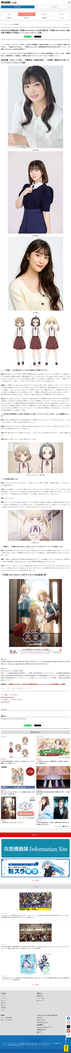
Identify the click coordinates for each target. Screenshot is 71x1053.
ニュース (26, 14)
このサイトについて (42, 1022)
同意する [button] (66, 1048)
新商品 (3, 1015)
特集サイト (4, 1005)
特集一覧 (26, 18)
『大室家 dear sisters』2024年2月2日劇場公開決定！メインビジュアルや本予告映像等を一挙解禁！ (36, 684)
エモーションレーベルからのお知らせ (47, 1015)
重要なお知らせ (41, 1020)
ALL (9, 14)
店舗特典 (44, 18)
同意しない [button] (65, 1040)
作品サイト (40, 995)
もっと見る (35, 880)
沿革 (38, 1032)
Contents (3, 993)
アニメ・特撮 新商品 (6, 1017)
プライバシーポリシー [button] (44, 1045)
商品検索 (17, 7)
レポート (61, 14)
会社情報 (39, 1024)
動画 (8, 18)
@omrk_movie (5, 702)
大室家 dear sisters (21, 718)
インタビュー (44, 14)
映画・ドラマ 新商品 (6, 1020)
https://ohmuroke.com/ (7, 697)
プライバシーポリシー (43, 1027)
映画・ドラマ (40, 1000)
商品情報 (39, 1017)
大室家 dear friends (8, 718)
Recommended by (58, 826)
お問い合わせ (40, 1029)
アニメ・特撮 (40, 998)
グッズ (62, 18)
